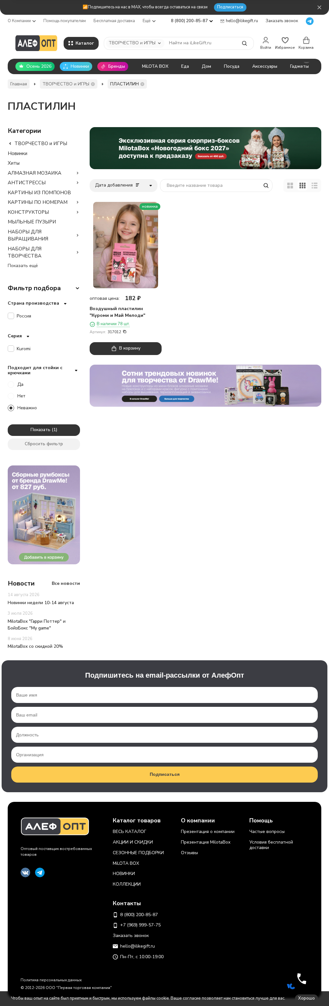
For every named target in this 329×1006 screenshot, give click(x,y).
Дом (206, 66)
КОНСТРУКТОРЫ (28, 212)
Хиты (14, 163)
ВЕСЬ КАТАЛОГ (129, 831)
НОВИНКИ (124, 874)
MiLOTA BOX (155, 66)
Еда (185, 66)
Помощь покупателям (64, 21)
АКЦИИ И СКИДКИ (133, 842)
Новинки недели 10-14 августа (41, 603)
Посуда (231, 66)
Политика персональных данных (51, 980)
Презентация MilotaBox (205, 842)
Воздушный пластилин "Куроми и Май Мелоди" (117, 312)
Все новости (66, 583)
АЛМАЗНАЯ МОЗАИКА (34, 173)
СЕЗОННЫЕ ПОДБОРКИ (138, 853)
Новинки (17, 153)
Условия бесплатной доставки (271, 845)
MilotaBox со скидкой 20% (35, 646)
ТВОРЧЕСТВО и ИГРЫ (65, 84)
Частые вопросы (267, 831)
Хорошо (306, 998)
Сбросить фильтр (44, 444)
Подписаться (230, 7)
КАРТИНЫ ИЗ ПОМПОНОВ (39, 192)
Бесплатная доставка (114, 21)
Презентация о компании (208, 831)
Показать (40, 430)
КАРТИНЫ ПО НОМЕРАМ (37, 202)
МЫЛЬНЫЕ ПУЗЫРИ (32, 222)
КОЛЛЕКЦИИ (127, 884)
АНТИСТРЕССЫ (27, 182)
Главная (18, 84)
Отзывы (189, 853)
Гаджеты (299, 66)
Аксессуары (264, 66)
